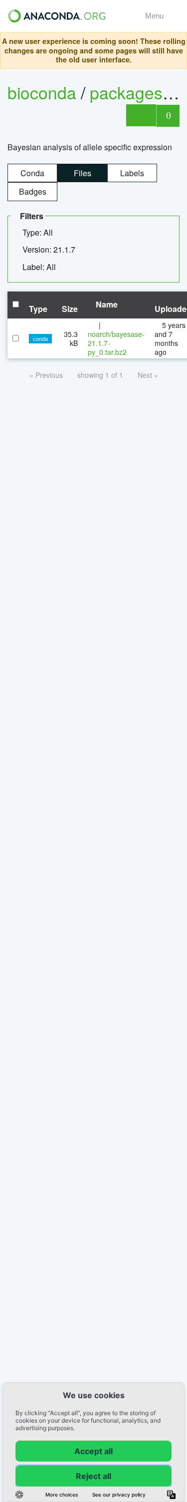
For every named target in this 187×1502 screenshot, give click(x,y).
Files (82, 173)
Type (38, 308)
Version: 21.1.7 (49, 249)
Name (106, 304)
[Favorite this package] (141, 115)
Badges (32, 191)
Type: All (38, 232)
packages (128, 92)
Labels (132, 173)
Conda (32, 173)
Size (70, 308)
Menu (156, 15)
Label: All (40, 267)
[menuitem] (41, 232)
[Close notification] (177, 50)
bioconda (41, 92)
